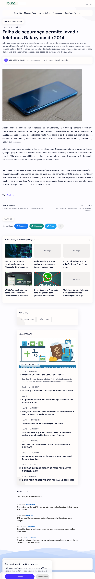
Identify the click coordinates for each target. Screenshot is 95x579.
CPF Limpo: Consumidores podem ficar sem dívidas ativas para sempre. (44, 519)
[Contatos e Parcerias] (73, 13)
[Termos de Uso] (44, 13)
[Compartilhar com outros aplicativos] (61, 226)
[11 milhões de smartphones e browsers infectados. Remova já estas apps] (76, 279)
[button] (91, 4)
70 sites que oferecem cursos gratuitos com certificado (47, 390)
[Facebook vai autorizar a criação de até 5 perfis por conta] (76, 251)
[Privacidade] (57, 13)
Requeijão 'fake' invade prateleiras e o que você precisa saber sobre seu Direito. (46, 530)
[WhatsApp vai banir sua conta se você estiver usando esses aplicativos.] (18, 279)
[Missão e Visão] (30, 13)
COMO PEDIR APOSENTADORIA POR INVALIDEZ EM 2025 (48, 480)
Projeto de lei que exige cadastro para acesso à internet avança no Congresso (45, 264)
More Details (43, 572)
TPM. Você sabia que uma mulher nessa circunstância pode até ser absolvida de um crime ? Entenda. (46, 433)
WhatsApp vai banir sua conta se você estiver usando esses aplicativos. (16, 293)
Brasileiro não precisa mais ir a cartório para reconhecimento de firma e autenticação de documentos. (47, 541)
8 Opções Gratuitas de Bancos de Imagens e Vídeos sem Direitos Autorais (47, 400)
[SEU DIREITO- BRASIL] (17, 60)
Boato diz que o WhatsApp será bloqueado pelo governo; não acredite (46, 293)
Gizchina (10, 195)
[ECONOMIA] (35, 387)
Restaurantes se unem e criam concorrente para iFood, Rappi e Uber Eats (47, 457)
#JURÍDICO (8, 219)
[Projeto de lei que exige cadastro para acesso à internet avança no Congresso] (47, 251)
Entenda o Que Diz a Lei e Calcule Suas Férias (43, 375)
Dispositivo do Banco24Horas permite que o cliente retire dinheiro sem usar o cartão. (47, 508)
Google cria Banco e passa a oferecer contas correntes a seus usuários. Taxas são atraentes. (48, 412)
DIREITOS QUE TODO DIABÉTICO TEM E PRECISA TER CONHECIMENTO (46, 469)
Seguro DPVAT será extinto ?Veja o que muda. (43, 423)
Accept (20, 572)
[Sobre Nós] (18, 13)
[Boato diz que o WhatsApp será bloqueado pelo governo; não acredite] (47, 279)
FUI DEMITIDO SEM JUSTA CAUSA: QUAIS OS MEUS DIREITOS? (46, 445)
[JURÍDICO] (34, 371)
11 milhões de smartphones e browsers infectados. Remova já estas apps (76, 293)
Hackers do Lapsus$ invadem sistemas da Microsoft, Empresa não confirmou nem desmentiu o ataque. (17, 264)
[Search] (87, 4)
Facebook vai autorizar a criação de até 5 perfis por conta (75, 264)
